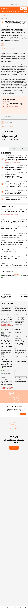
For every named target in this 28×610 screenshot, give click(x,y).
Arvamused (14, 11)
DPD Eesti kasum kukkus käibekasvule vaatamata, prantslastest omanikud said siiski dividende (7, 343)
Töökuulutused (9, 134)
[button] (11, 414)
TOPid (19, 11)
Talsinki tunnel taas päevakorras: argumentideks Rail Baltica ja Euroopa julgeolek (13, 176)
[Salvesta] (26, 156)
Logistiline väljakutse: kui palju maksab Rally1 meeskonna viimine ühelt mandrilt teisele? (21, 321)
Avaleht (3, 11)
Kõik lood (8, 11)
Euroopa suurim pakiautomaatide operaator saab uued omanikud (7, 383)
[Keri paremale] (24, 110)
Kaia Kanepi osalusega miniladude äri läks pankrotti (20, 361)
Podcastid (24, 11)
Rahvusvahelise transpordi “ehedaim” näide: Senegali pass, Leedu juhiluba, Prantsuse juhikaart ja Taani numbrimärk (16, 185)
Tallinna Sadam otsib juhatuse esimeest (9, 137)
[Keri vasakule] (4, 110)
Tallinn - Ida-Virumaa (6, 294)
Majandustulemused (10, 155)
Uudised (7, 165)
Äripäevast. (10, 116)
